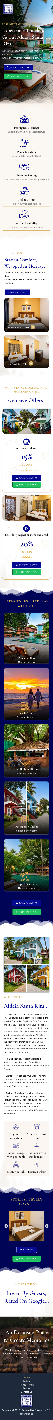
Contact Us (26, 1392)
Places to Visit (27, 1384)
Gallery (26, 1381)
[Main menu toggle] (46, 8)
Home (27, 1377)
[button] (6, 1226)
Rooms (26, 1388)
